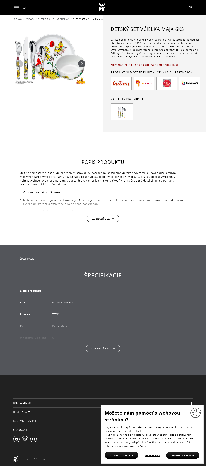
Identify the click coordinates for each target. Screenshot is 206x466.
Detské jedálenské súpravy (54, 19)
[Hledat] (24, 8)
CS (28, 459)
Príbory (30, 19)
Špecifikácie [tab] (27, 258)
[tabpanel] (103, 312)
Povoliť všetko (183, 455)
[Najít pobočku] (190, 7)
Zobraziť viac (101, 218)
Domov (18, 19)
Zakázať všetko (121, 455)
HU (43, 459)
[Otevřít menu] (16, 7)
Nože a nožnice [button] (23, 403)
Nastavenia (152, 455)
